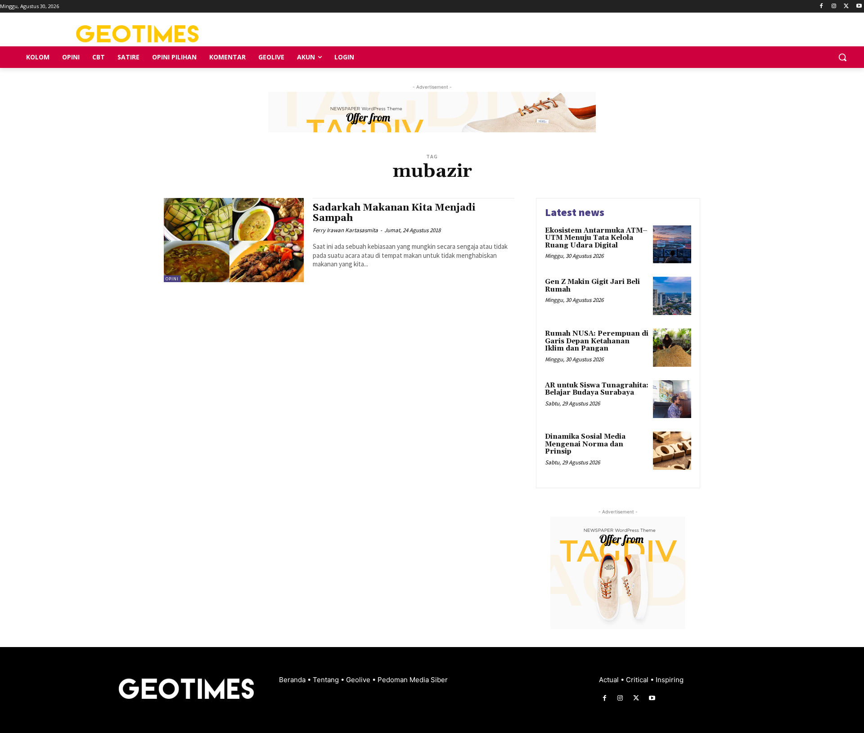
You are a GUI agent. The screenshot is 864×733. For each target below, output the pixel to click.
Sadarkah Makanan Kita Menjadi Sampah (394, 213)
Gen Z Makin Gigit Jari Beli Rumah (592, 286)
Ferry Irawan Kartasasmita (345, 230)
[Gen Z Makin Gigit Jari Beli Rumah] (672, 296)
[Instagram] (834, 6)
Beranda (293, 679)
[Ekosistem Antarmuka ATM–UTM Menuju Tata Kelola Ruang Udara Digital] (672, 244)
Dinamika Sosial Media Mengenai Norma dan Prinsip (585, 444)
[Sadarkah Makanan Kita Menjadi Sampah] (234, 240)
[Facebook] (821, 6)
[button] (842, 57)
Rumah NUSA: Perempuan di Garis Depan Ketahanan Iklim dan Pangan (596, 341)
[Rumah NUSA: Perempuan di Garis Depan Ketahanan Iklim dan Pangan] (672, 347)
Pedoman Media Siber (413, 679)
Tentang (327, 679)
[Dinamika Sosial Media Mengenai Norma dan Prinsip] (672, 451)
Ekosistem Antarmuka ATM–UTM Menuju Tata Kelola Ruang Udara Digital (596, 238)
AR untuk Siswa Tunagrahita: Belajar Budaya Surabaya (596, 389)
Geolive (359, 679)
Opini (172, 279)
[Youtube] (859, 6)
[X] (846, 6)
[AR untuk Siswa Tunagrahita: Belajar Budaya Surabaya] (672, 399)
